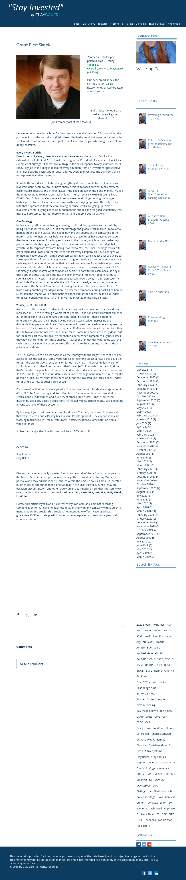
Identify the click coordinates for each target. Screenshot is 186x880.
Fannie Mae (165, 820)
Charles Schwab (161, 733)
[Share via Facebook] (18, 614)
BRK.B (140, 670)
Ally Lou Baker (144, 642)
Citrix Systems (153, 751)
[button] (157, 23)
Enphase (169, 808)
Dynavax (152, 802)
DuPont (140, 802)
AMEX (147, 630)
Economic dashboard (149, 808)
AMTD (167, 630)
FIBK (164, 814)
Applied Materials (147, 653)
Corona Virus (167, 762)
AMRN (157, 630)
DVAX (156, 785)
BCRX (159, 665)
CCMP (139, 716)
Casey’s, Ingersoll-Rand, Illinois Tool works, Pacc (156, 728)
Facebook (150, 820)
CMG (157, 716)
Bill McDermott (145, 693)
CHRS (149, 716)
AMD (139, 630)
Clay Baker (142, 757)
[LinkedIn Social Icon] (156, 873)
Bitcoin (140, 705)
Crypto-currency (159, 768)
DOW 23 (159, 779)
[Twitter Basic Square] (144, 844)
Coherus (152, 762)
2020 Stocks (143, 624)
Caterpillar (142, 733)
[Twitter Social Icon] (150, 873)
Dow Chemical (166, 797)
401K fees (159, 624)
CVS (147, 722)
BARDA (149, 665)
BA (161, 653)
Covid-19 (141, 768)
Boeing (151, 705)
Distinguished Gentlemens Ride (155, 791)
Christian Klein (158, 745)
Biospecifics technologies (151, 699)
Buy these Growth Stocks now (154, 711)
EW (171, 802)
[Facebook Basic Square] (138, 844)
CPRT (165, 716)
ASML (139, 636)
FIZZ (171, 814)
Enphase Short (145, 814)
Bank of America (164, 670)
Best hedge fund (146, 688)
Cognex (140, 762)
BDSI (167, 665)
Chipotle (141, 745)
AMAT (170, 624)
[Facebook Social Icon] (144, 873)
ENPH (163, 802)
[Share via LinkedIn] (36, 614)
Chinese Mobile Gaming (150, 739)
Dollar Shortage (145, 797)
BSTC (149, 670)
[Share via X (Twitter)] (27, 614)
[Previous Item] (142, 52)
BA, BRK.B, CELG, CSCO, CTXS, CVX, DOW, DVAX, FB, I (156, 659)
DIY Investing (144, 779)
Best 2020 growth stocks (151, 682)
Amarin (160, 642)
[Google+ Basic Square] (149, 844)
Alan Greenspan (163, 636)
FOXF (139, 820)
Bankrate (141, 676)
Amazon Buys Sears (148, 647)
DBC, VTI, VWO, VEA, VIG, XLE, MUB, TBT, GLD (156, 774)
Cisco (172, 745)
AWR (148, 636)
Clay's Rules (158, 757)
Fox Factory (143, 825)
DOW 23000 (143, 785)
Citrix (139, 751)
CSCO (139, 722)
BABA (139, 665)
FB (157, 814)
